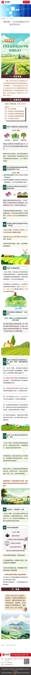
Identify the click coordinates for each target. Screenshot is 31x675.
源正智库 (11, 18)
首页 (7, 18)
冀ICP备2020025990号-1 (7, 672)
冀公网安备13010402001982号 (22, 672)
